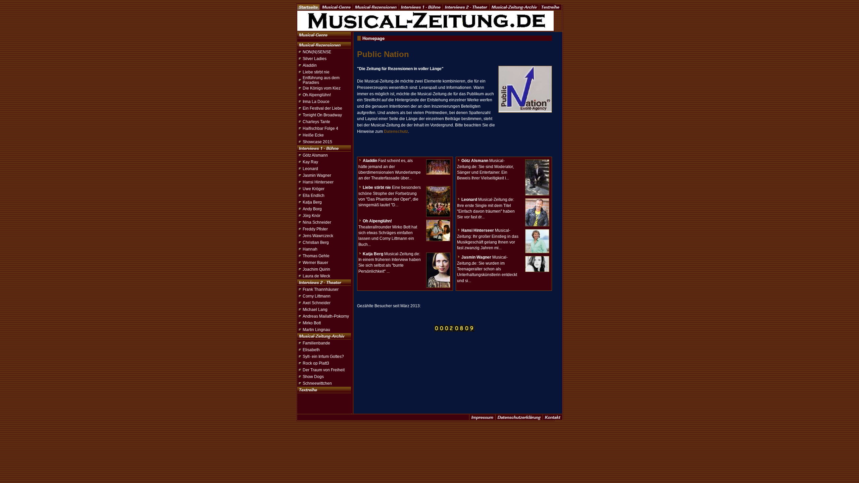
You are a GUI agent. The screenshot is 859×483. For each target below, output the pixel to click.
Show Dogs (313, 376)
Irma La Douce (316, 101)
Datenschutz (396, 131)
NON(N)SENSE (317, 52)
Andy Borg (312, 209)
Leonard (310, 168)
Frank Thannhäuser (321, 289)
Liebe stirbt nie (316, 72)
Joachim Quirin (316, 269)
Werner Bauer (315, 262)
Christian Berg (316, 242)
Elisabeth (311, 349)
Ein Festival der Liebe (322, 108)
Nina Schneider (317, 222)
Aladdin (310, 65)
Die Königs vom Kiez (322, 88)
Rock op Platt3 (316, 363)
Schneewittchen (317, 383)
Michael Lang (315, 309)
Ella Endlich (313, 195)
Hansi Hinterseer (318, 182)
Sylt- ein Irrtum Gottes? (323, 356)
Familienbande (316, 343)
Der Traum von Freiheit (324, 370)
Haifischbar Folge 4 (320, 128)
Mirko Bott (312, 323)
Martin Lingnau (316, 329)
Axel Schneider (317, 303)
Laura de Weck (316, 276)
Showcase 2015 (317, 142)
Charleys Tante (316, 121)
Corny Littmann (317, 296)
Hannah (310, 249)
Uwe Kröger (313, 188)
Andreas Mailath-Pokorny (326, 316)
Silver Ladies (314, 58)
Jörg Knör (311, 215)
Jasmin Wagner (317, 175)
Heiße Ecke (313, 135)
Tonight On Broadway (322, 115)
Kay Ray (310, 162)
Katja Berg (312, 202)
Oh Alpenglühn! (317, 95)
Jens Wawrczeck (318, 235)
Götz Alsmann (315, 155)
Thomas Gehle (316, 256)
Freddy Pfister (315, 229)
